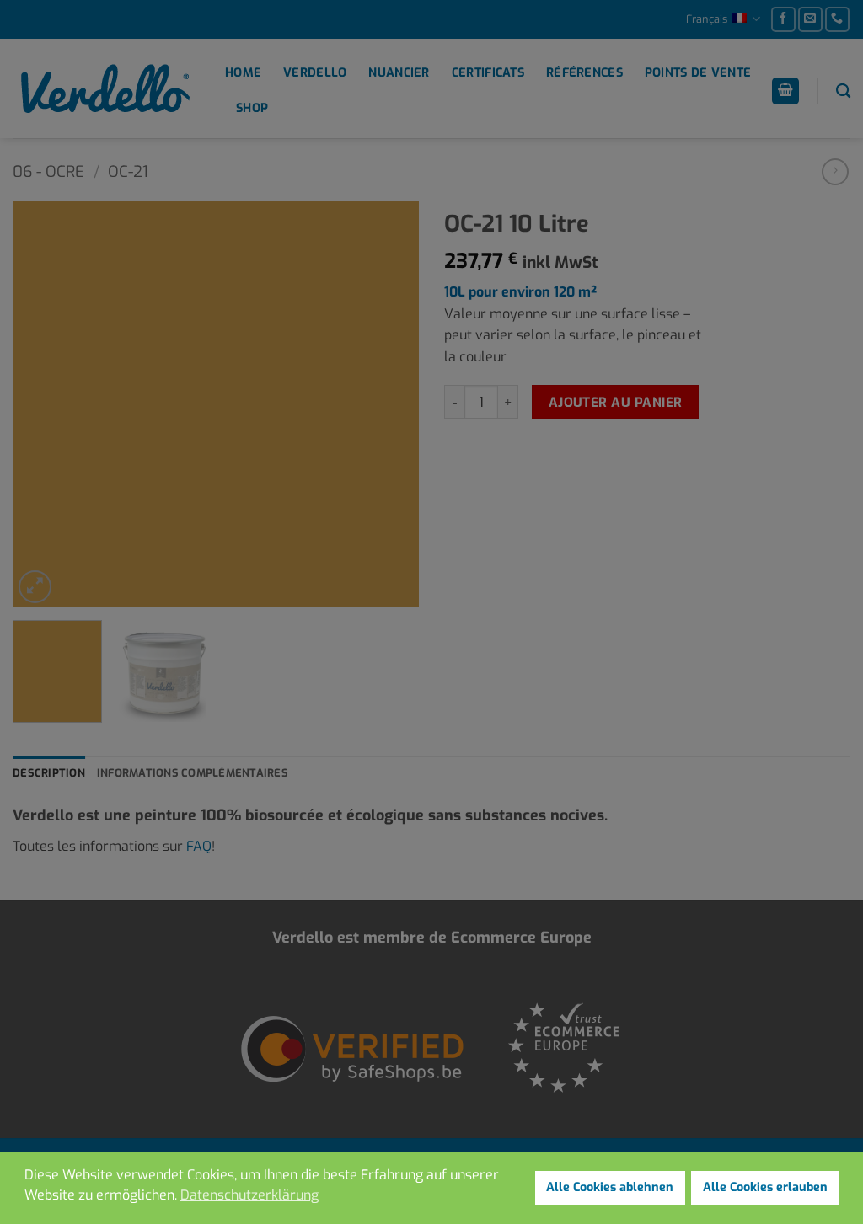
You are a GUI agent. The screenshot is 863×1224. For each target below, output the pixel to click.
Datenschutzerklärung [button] (249, 1195)
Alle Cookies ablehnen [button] (609, 1187)
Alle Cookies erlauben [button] (765, 1187)
